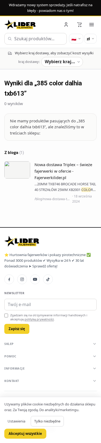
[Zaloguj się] (66, 24)
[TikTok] (48, 279)
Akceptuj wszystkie (25, 433)
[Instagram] (22, 279)
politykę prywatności (39, 319)
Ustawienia (16, 421)
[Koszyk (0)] (79, 24)
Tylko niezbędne (47, 421)
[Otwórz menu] (91, 24)
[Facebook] (9, 279)
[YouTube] (35, 279)
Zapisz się (17, 328)
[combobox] (35, 39)
